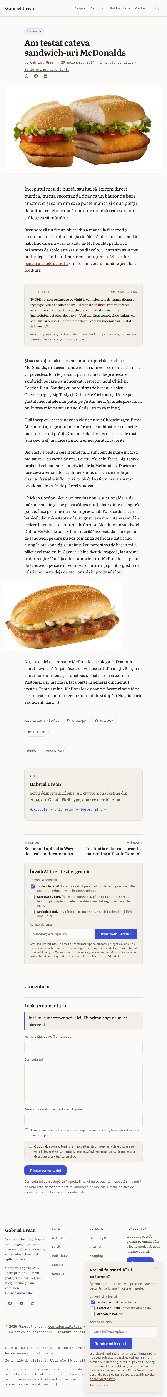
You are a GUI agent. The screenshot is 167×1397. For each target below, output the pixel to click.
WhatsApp (79, 721)
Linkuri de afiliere (76, 1332)
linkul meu (29, 1272)
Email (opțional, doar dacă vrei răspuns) (53, 1109)
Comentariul (33, 1059)
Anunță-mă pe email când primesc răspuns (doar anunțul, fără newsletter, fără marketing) (85, 1132)
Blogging (96, 1255)
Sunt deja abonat (100, 1385)
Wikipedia (38, 809)
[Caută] (157, 8)
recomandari (55, 750)
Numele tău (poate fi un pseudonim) (51, 1036)
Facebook (106, 721)
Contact (141, 8)
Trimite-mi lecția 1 (116, 934)
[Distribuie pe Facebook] (36, 76)
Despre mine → (93, 809)
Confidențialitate (65, 1326)
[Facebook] (10, 1303)
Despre (80, 8)
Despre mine (61, 1237)
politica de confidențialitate (106, 956)
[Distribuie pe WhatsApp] (26, 76)
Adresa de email (41, 924)
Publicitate (120, 8)
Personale (34, 31)
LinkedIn (39, 732)
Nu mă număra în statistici (30, 1353)
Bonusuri (58, 1273)
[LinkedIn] (32, 1303)
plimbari (32, 750)
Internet (95, 1246)
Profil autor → (64, 809)
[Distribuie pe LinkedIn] (45, 76)
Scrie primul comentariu (46, 69)
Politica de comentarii (30, 1332)
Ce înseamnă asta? (124, 292)
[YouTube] (21, 1303)
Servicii (98, 8)
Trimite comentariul (45, 1170)
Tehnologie (97, 1237)
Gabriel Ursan (20, 8)
